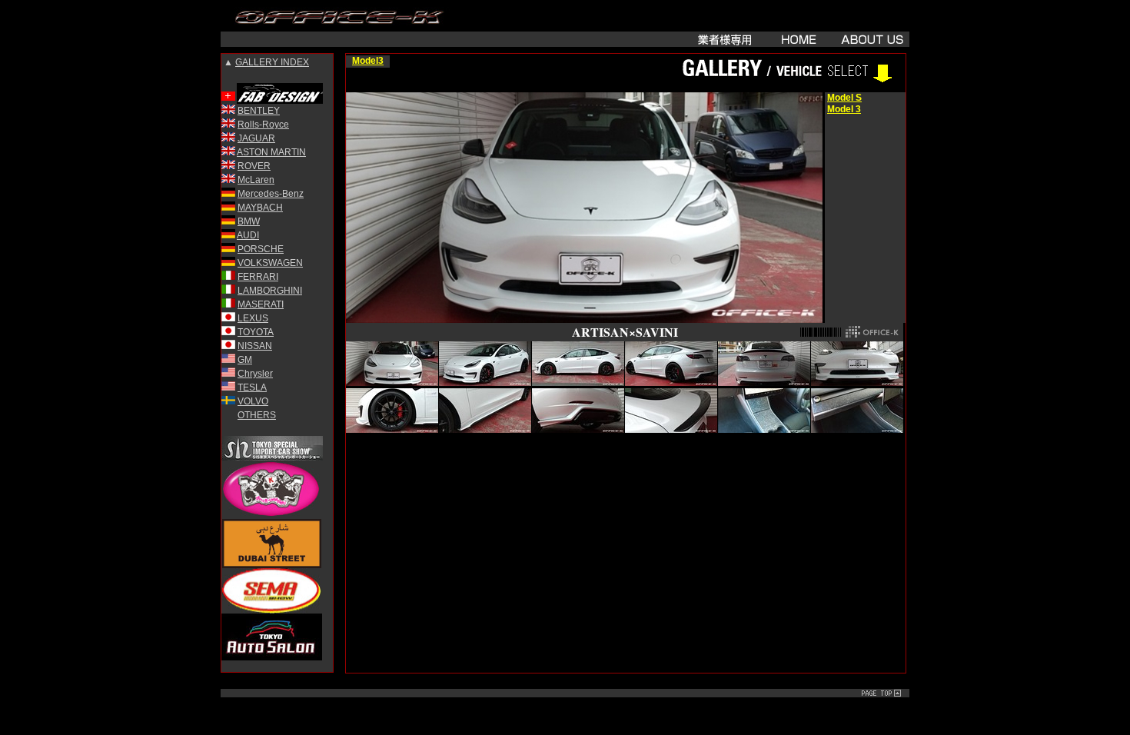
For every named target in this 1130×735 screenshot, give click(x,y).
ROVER (254, 166)
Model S (844, 97)
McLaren (256, 180)
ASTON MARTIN (271, 152)
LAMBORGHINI (270, 290)
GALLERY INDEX (272, 62)
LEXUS (253, 318)
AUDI (248, 235)
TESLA (252, 387)
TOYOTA (256, 332)
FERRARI (258, 276)
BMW (249, 221)
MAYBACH (260, 207)
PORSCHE (261, 249)
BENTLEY (259, 110)
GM (245, 359)
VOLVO (253, 401)
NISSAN (255, 346)
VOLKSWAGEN (270, 263)
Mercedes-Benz (271, 193)
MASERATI (261, 304)
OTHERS (257, 415)
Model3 (368, 60)
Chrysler (255, 373)
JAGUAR (256, 138)
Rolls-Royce (263, 124)
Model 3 (844, 109)
